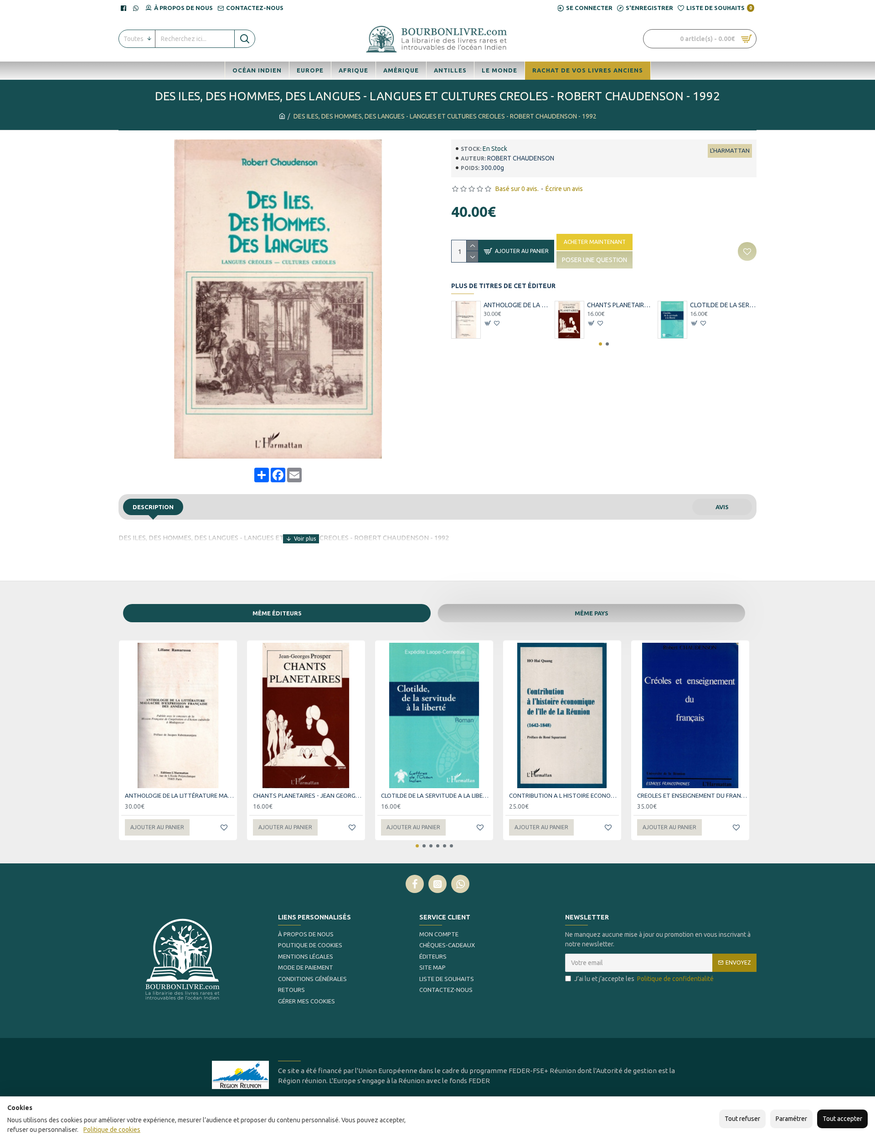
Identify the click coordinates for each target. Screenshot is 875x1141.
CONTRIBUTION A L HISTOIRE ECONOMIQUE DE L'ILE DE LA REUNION (564, 795)
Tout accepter (842, 1118)
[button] (600, 344)
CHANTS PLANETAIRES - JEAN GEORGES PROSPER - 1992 (620, 305)
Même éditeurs (277, 613)
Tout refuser (742, 1118)
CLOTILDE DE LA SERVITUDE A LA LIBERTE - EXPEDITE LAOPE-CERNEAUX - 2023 (723, 305)
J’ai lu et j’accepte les (644, 978)
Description (153, 507)
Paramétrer (791, 1118)
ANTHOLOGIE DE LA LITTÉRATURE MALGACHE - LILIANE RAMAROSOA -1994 (517, 305)
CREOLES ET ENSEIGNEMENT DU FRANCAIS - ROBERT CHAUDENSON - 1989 (692, 795)
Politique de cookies (111, 1129)
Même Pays (591, 613)
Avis (722, 507)
